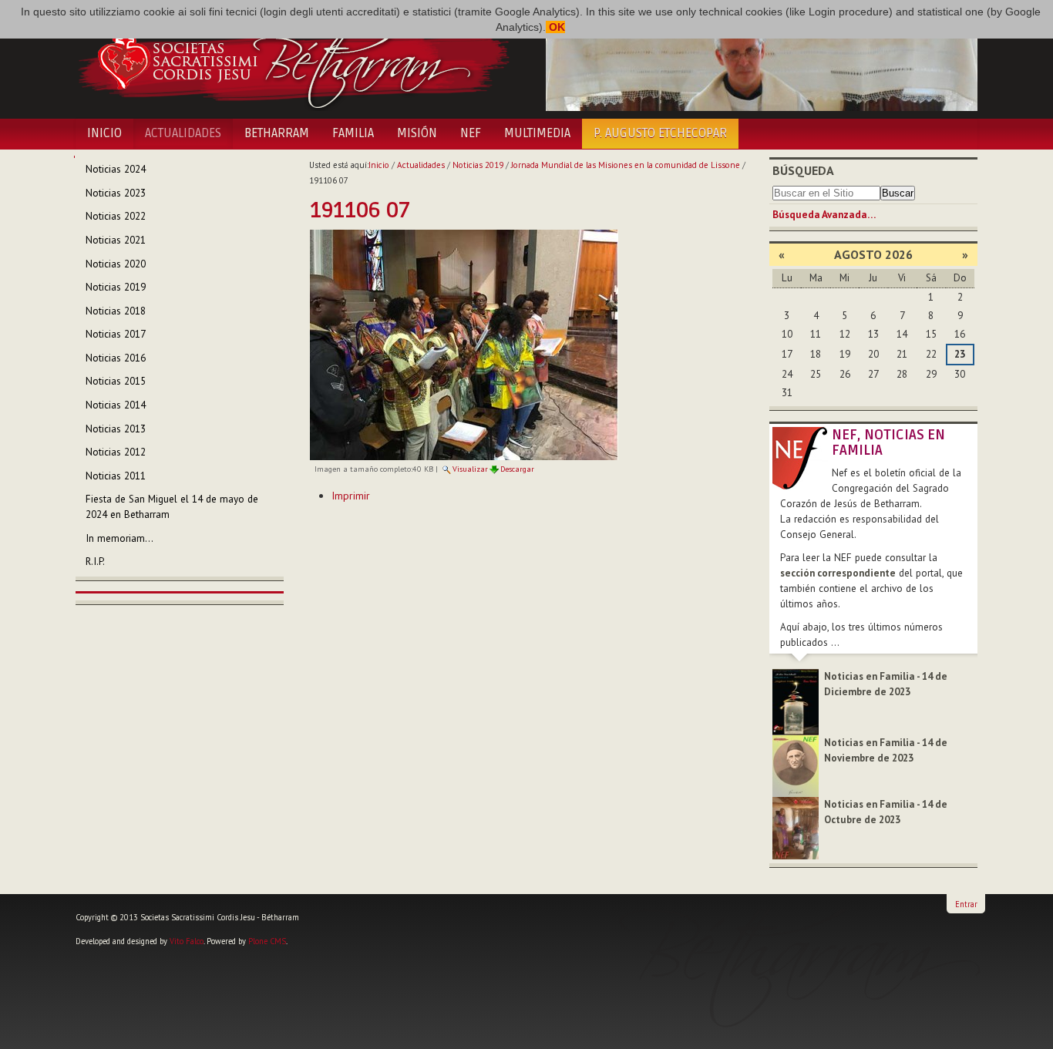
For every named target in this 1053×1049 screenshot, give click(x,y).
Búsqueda (803, 170)
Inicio (104, 133)
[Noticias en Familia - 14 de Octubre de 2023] (795, 827)
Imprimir (350, 496)
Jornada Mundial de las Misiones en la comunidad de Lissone (625, 165)
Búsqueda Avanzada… (824, 214)
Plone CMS (267, 941)
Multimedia (537, 133)
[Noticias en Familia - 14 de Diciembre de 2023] (795, 701)
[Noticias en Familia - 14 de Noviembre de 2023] (795, 765)
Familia (353, 133)
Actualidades (183, 133)
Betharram (276, 133)
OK (555, 27)
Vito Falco (187, 941)
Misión (417, 133)
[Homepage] (293, 60)
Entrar (966, 904)
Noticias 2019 (477, 165)
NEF (470, 133)
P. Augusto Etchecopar (660, 133)
